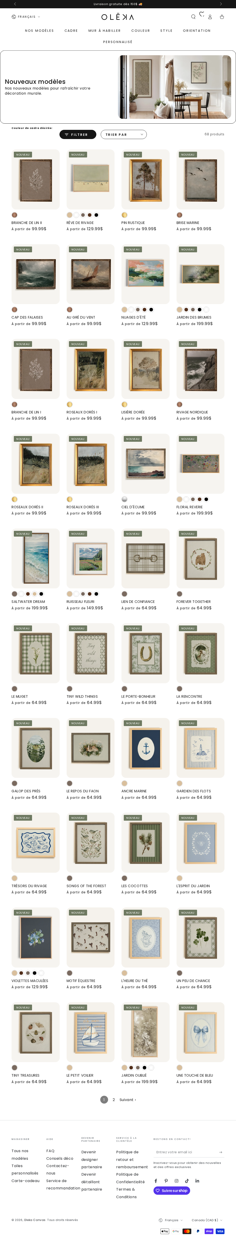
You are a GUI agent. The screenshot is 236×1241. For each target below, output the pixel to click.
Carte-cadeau (25, 1180)
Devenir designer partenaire (91, 1159)
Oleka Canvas (35, 1220)
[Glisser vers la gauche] (15, 4)
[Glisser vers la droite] (220, 4)
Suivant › (128, 1099)
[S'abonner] (221, 1152)
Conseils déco (59, 1158)
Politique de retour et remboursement (132, 1159)
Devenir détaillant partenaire (91, 1182)
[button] (193, 17)
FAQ (50, 1151)
